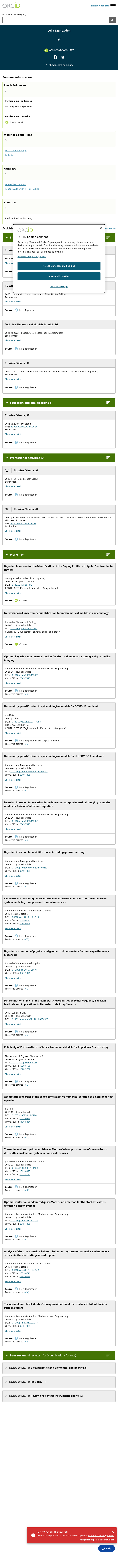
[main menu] (113, 5)
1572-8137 (25, 1174)
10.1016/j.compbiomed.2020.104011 (28, 771)
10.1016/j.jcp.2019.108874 (23, 969)
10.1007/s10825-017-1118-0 (24, 1167)
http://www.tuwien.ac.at (23, 523)
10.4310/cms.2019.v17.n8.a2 (24, 917)
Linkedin (9, 155)
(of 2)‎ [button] (26, 693)
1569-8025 (25, 1171)
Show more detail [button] (13, 301)
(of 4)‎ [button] (26, 1292)
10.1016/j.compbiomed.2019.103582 (28, 867)
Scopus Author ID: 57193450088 (22, 188)
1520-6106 (25, 1065)
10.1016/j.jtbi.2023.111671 (23, 628)
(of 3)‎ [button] (26, 939)
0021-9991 (25, 972)
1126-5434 (25, 1121)
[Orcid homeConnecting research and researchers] (11, 5)
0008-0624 (25, 1118)
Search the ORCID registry (14, 14)
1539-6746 (25, 920)
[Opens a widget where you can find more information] (106, 1548)
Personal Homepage (15, 150)
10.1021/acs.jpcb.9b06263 (23, 1062)
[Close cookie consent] (100, 228)
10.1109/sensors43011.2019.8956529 (29, 1019)
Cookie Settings (59, 286)
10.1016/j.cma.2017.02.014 (24, 1322)
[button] (109, 228)
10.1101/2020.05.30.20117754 (25, 721)
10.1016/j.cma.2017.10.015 (24, 1220)
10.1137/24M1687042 (21, 584)
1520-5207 (25, 1069)
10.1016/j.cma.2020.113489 (24, 675)
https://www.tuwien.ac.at (23, 426)
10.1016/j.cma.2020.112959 (24, 820)
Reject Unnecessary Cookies (59, 265)
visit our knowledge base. (101, 1535)
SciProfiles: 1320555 (15, 184)
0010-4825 (25, 774)
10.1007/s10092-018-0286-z (24, 1115)
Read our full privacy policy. (32, 256)
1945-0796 (25, 923)
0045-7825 (25, 678)
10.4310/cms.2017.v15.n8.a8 (24, 1270)
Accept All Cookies (59, 276)
